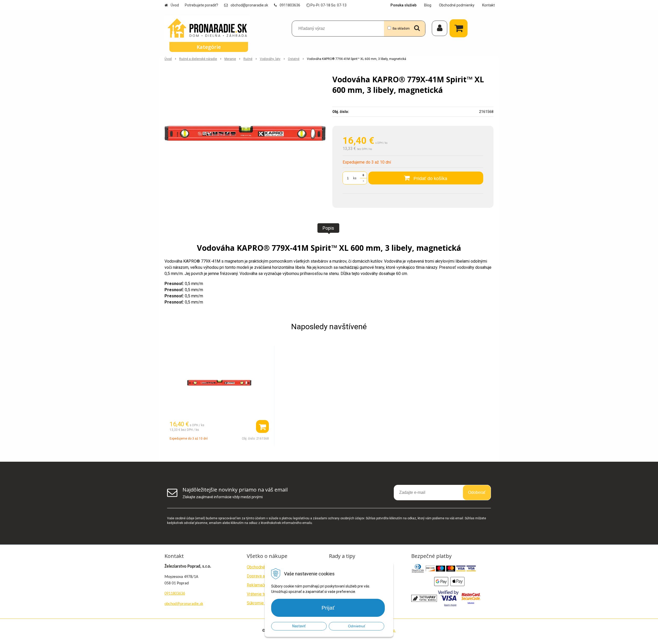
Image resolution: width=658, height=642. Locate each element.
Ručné (247, 59)
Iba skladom (401, 28)
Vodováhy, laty (270, 59)
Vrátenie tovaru (260, 594)
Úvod (175, 5)
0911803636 (290, 5)
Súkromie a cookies (264, 603)
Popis (328, 228)
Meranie (230, 59)
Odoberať (477, 492)
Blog (427, 5)
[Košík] (460, 28)
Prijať (328, 608)
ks (355, 178)
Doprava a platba (262, 576)
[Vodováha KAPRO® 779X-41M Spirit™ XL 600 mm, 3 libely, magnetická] (245, 133)
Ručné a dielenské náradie (198, 59)
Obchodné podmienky (456, 5)
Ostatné (293, 59)
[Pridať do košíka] (262, 426)
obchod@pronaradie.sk (249, 5)
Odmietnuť (356, 626)
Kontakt (488, 5)
